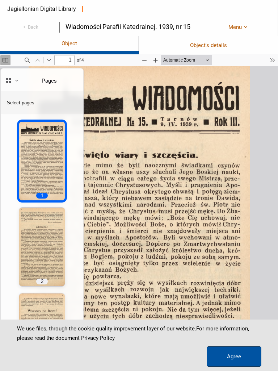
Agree (234, 356)
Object (69, 43)
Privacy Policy (98, 338)
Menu (235, 27)
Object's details (208, 45)
